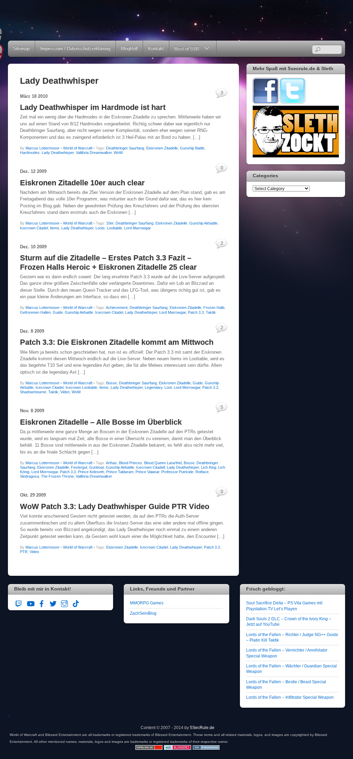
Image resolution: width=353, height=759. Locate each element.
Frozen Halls (214, 307)
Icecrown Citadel (34, 228)
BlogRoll (129, 48)
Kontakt (156, 48)
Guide (58, 312)
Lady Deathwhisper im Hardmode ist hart (92, 107)
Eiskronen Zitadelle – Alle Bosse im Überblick (101, 422)
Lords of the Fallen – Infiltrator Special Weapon (290, 697)
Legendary (153, 387)
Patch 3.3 (196, 312)
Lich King (208, 467)
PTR (24, 552)
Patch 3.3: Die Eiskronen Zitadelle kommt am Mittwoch (116, 342)
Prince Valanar (147, 472)
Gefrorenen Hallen (35, 312)
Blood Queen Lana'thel (163, 463)
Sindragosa (29, 476)
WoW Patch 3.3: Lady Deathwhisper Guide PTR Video (114, 506)
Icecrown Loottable (81, 387)
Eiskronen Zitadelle (162, 148)
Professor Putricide (177, 472)
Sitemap (21, 48)
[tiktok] (76, 603)
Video (65, 392)
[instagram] (64, 603)
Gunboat (96, 467)
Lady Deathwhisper (58, 152)
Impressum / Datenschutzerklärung (75, 48)
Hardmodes (30, 152)
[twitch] (19, 603)
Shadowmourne (33, 392)
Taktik (211, 312)
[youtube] (30, 603)
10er (109, 223)
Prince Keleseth (91, 472)
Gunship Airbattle (203, 223)
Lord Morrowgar (187, 387)
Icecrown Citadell (150, 467)
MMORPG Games (146, 603)
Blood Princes (130, 463)
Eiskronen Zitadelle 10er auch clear (82, 182)
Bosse (111, 383)
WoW (118, 152)
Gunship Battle (192, 148)
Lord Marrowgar (137, 228)
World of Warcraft (77, 148)
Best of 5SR (186, 48)
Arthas (111, 463)
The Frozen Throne (57, 476)
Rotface (202, 472)
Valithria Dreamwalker (94, 152)
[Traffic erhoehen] (206, 748)
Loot (168, 387)
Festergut (79, 467)
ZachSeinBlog (143, 613)
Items (54, 228)
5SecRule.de (202, 727)
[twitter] (53, 603)
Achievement (117, 307)
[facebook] (42, 603)
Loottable (114, 228)
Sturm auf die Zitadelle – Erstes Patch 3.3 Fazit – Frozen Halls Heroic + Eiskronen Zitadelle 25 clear (108, 262)
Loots (100, 228)
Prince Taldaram (119, 472)
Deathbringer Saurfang (125, 148)
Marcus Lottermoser (43, 148)
